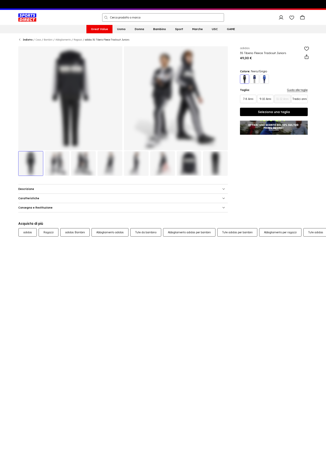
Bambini (48, 39)
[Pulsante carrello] (302, 17)
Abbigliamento (63, 39)
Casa (38, 39)
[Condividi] (306, 57)
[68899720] (264, 79)
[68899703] (244, 79)
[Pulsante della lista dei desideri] (291, 17)
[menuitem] (99, 29)
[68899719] (254, 79)
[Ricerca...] (106, 17)
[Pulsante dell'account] (281, 17)
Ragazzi (78, 39)
